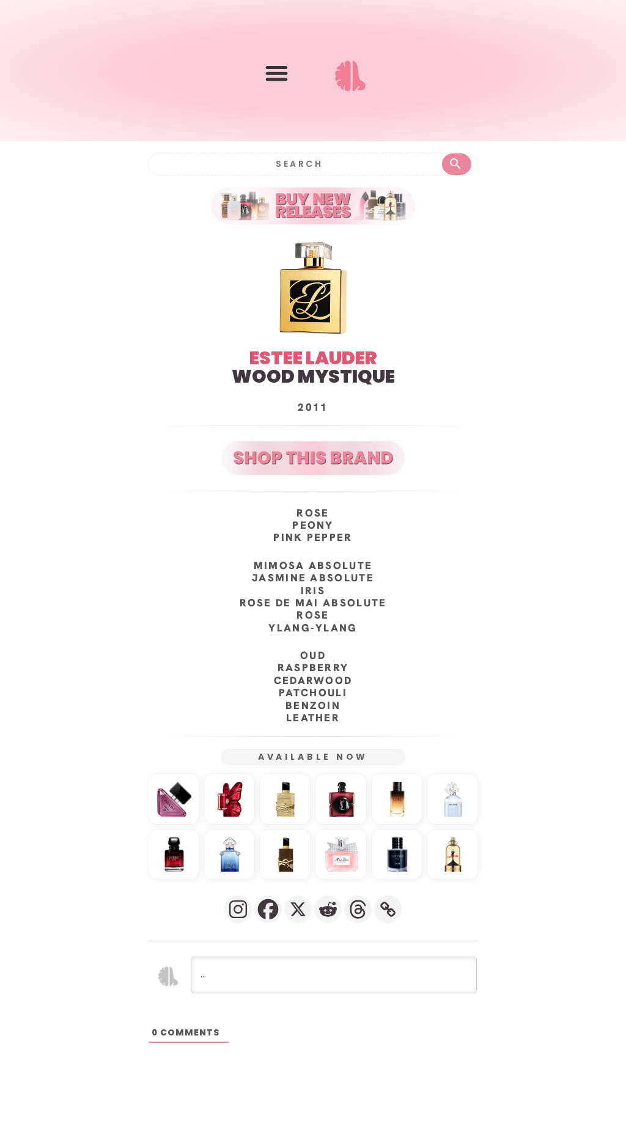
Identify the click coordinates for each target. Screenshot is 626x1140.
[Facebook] (268, 909)
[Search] (456, 164)
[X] (298, 909)
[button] (276, 73)
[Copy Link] (388, 909)
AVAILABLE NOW (313, 757)
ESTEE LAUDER (313, 358)
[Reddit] (328, 909)
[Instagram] (238, 909)
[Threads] (358, 909)
